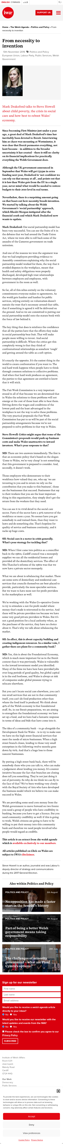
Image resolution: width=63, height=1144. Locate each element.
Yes (14, 1014)
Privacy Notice (37, 1140)
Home (5, 27)
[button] (58, 1090)
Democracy (7, 1082)
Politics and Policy (40, 27)
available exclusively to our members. (34, 843)
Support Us (44, 12)
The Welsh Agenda (19, 27)
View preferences (31, 1133)
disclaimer (28, 854)
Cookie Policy (24, 1140)
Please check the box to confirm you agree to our (30, 1033)
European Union (11, 55)
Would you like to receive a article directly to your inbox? (28, 1009)
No (6, 1014)
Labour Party (27, 55)
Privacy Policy (10, 1035)
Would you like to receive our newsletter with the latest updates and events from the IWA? (29, 1021)
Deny (31, 1124)
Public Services (43, 55)
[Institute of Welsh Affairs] (8, 12)
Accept (31, 1116)
